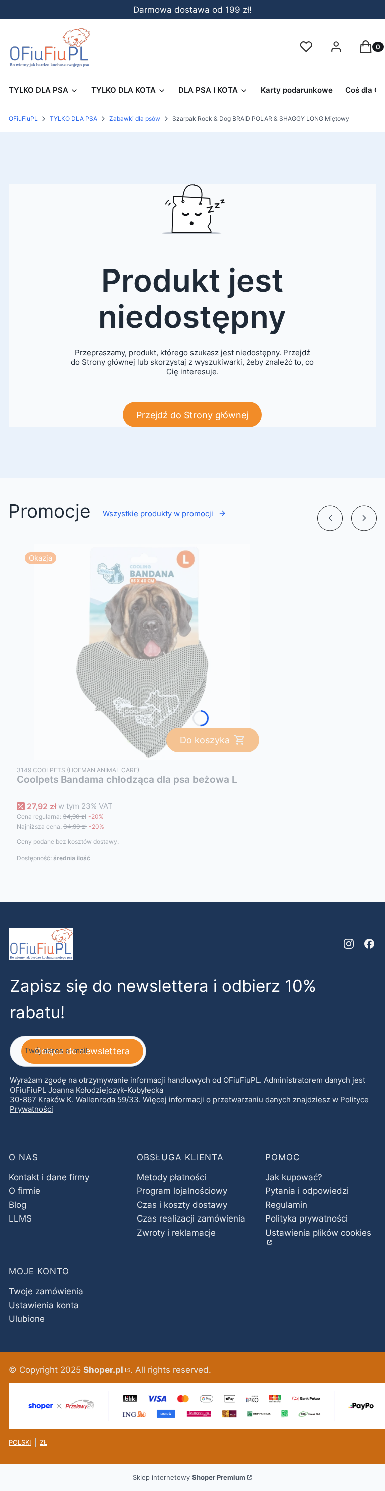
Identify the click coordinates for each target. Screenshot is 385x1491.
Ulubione (27, 1319)
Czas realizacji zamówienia (191, 1218)
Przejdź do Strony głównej (192, 415)
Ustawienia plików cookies (318, 1233)
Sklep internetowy (189, 1477)
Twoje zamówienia (46, 1291)
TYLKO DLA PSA (73, 118)
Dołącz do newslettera (82, 1051)
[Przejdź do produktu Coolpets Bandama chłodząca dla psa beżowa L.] (142, 652)
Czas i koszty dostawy (182, 1205)
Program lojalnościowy (182, 1191)
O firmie (24, 1191)
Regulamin (286, 1205)
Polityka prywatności (306, 1218)
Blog (17, 1205)
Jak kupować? (293, 1177)
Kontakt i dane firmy (49, 1177)
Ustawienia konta (44, 1305)
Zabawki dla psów (134, 118)
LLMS (20, 1218)
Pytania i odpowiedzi (307, 1191)
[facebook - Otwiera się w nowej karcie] (369, 944)
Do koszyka (205, 740)
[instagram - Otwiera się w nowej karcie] (349, 944)
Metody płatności (171, 1177)
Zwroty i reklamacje (176, 1233)
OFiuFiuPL (23, 118)
